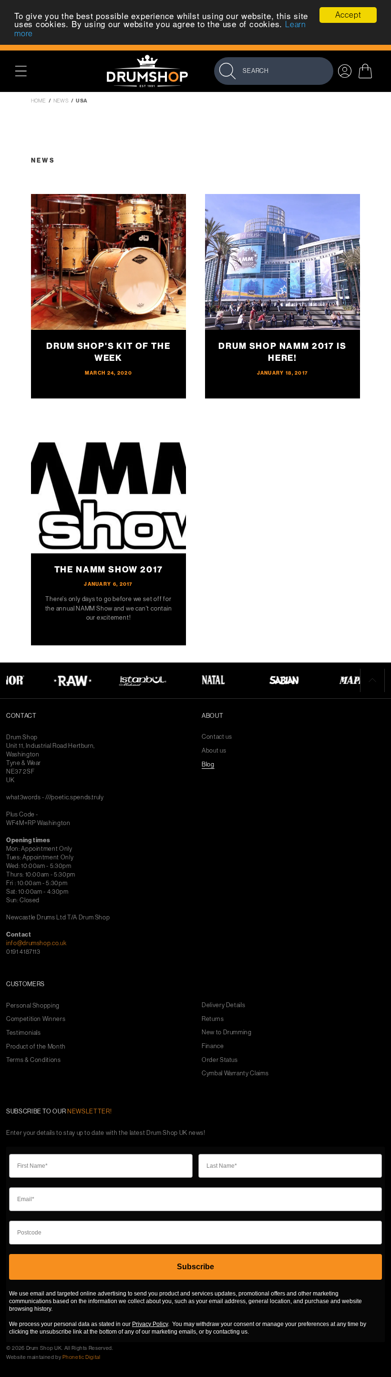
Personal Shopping (33, 1005)
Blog (208, 764)
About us (214, 750)
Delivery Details (223, 1005)
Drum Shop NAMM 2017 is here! (282, 351)
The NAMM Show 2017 (108, 569)
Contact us (217, 736)
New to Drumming (227, 1032)
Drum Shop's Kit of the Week (108, 351)
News (60, 100)
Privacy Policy (150, 1324)
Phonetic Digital (81, 1357)
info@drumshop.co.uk (36, 943)
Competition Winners (35, 1018)
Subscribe (195, 1267)
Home (38, 100)
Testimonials (23, 1032)
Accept (348, 15)
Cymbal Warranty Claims (235, 1073)
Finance (213, 1046)
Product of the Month (36, 1046)
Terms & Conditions (33, 1059)
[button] (26, 70)
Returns (213, 1018)
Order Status (220, 1059)
